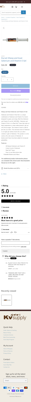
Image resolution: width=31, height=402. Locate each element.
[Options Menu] (29, 232)
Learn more (23, 246)
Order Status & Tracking (10, 330)
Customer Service (8, 335)
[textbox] (15, 243)
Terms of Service (7, 351)
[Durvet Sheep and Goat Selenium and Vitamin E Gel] (6, 300)
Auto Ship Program (8, 339)
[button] (15, 168)
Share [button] (4, 174)
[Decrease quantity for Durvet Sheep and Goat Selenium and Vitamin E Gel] (3, 80)
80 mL (5, 72)
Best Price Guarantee (9, 337)
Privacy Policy (7, 353)
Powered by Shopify (19, 393)
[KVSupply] (2, 6)
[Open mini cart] (16, 7)
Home (2, 17)
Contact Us (6, 367)
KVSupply (13, 393)
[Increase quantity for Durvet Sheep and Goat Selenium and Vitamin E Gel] (11, 80)
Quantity (3, 76)
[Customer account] (12, 7)
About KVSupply (7, 348)
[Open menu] (22, 7)
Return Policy (7, 332)
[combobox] (13, 12)
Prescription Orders (8, 362)
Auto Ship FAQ (7, 365)
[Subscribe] (25, 381)
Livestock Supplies (10, 17)
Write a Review (15, 201)
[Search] (23, 12)
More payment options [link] (15, 95)
